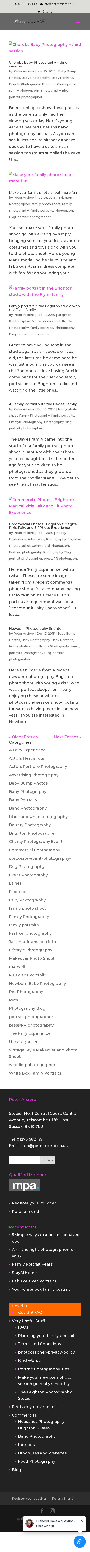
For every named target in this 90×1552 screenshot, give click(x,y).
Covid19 (19, 1306)
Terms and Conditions (39, 1344)
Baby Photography (36, 78)
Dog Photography (27, 866)
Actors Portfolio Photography (38, 766)
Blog (16, 1470)
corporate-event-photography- (40, 858)
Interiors (26, 1444)
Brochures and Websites (42, 1453)
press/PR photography (61, 558)
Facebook (19, 891)
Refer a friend (25, 1211)
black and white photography (38, 816)
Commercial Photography (51, 546)
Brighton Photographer (60, 84)
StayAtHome (24, 1272)
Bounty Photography (25, 84)
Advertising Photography (47, 539)
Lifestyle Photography (25, 422)
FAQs (23, 1327)
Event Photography (28, 875)
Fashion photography (25, 552)
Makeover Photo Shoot (32, 958)
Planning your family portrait (46, 1335)
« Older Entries (23, 737)
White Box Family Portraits (35, 1073)
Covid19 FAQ (30, 1312)
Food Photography (36, 1461)
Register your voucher (34, 1203)
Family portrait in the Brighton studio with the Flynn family (44, 308)
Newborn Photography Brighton (36, 629)
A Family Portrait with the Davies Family (43, 404)
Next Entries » (67, 737)
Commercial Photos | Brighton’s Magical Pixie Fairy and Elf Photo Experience (43, 526)
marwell (17, 966)
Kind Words (29, 1360)
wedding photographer (32, 1065)
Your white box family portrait (41, 1289)
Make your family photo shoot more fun (43, 193)
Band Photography (28, 808)
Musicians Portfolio (27, 975)
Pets (13, 1000)
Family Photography (24, 90)
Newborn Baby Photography (37, 983)
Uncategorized (24, 1042)
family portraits (41, 211)
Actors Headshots (26, 758)
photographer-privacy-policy (46, 1352)
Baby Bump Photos (28, 783)
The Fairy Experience (30, 1033)
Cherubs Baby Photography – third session (38, 64)
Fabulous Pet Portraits (34, 1281)
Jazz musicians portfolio (32, 942)
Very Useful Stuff (28, 1321)
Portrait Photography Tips (43, 1369)
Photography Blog (55, 90)
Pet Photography (26, 991)
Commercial (24, 1415)
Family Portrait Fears (32, 1264)
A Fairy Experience (27, 750)
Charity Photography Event (36, 841)
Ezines (15, 883)
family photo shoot (46, 204)
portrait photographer (25, 97)
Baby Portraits (62, 78)
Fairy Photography (27, 900)
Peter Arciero (24, 71)
